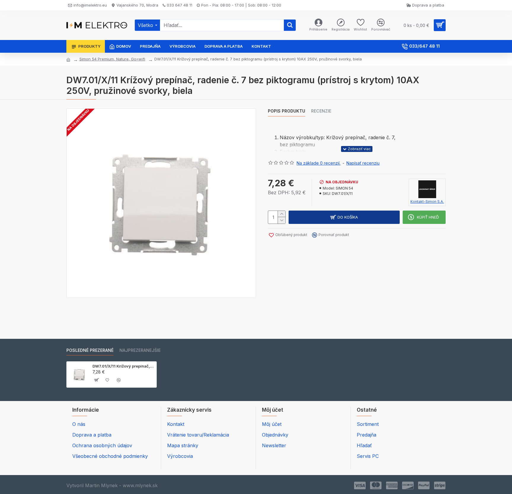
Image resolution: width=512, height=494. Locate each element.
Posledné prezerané (89, 350)
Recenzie (321, 110)
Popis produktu (286, 110)
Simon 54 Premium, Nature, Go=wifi (112, 59)
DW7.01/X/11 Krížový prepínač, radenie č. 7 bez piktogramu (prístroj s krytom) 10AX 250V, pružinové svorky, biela (123, 366)
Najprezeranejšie (140, 350)
